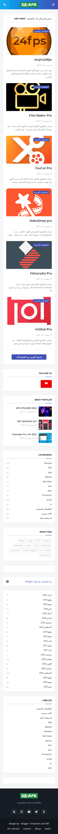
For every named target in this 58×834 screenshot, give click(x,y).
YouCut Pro (43, 168)
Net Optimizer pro (27, 421)
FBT (47, 823)
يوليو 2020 (29, 677)
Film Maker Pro (40, 115)
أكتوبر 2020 (29, 663)
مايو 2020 (29, 686)
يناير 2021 (29, 650)
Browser (29, 463)
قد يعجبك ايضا (29, 518)
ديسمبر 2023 (29, 622)
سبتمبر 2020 (29, 668)
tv (29, 504)
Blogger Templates (30, 823)
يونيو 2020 (29, 682)
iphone (48, 740)
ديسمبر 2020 (29, 654)
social (29, 499)
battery (29, 476)
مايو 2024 (29, 608)
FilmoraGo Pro (41, 273)
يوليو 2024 (29, 599)
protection (29, 495)
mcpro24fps (43, 59)
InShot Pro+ (43, 329)
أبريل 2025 (29, 595)
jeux (29, 490)
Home (48, 828)
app (29, 472)
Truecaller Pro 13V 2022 (24, 434)
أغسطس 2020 (29, 672)
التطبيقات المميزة (29, 508)
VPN (29, 467)
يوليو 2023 (29, 631)
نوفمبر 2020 (29, 659)
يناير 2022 (29, 640)
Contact (27, 828)
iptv (29, 486)
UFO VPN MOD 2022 (26, 408)
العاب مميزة (29, 513)
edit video (29, 481)
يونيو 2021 (29, 645)
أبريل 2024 (29, 613)
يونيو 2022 (29, 636)
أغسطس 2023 (29, 627)
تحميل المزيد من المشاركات (29, 356)
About (38, 828)
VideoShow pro (41, 221)
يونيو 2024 (29, 604)
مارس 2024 (29, 617)
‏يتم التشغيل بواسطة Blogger (38, 581)
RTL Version (13, 828)
